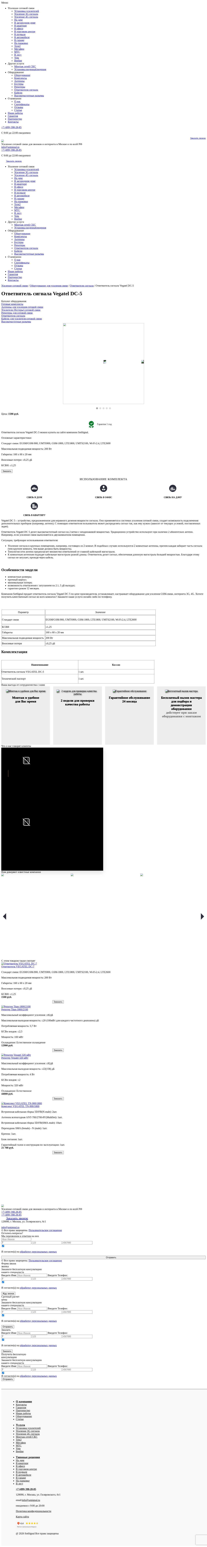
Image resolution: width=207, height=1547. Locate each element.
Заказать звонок (198, 138)
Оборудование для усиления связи (49, 285)
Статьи (18, 110)
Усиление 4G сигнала (26, 17)
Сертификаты (21, 104)
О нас (17, 101)
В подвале (20, 34)
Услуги (20, 1425)
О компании (24, 1401)
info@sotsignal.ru (10, 147)
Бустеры (18, 84)
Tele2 (19, 1439)
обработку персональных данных (38, 1251)
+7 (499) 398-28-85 (11, 127)
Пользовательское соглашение (45, 1230)
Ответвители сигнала (26, 89)
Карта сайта (22, 1516)
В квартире (20, 25)
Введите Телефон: (58, 1275)
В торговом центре (24, 31)
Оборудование (22, 75)
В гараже (19, 40)
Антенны (19, 81)
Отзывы (18, 107)
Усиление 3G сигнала (26, 14)
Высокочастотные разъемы (29, 95)
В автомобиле (22, 37)
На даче (18, 19)
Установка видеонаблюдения (30, 69)
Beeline (18, 60)
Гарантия (13, 116)
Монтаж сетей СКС (25, 66)
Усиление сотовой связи (14, 285)
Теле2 (17, 46)
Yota (16, 57)
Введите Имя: (8, 1275)
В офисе (18, 28)
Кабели (18, 92)
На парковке (21, 43)
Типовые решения (28, 1457)
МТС (17, 52)
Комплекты (20, 78)
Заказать (7, 471)
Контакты (13, 121)
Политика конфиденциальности (33, 1511)
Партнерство (15, 119)
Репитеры (19, 86)
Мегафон (19, 49)
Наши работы (15, 113)
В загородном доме (24, 22)
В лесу (18, 54)
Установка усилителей (26, 11)
